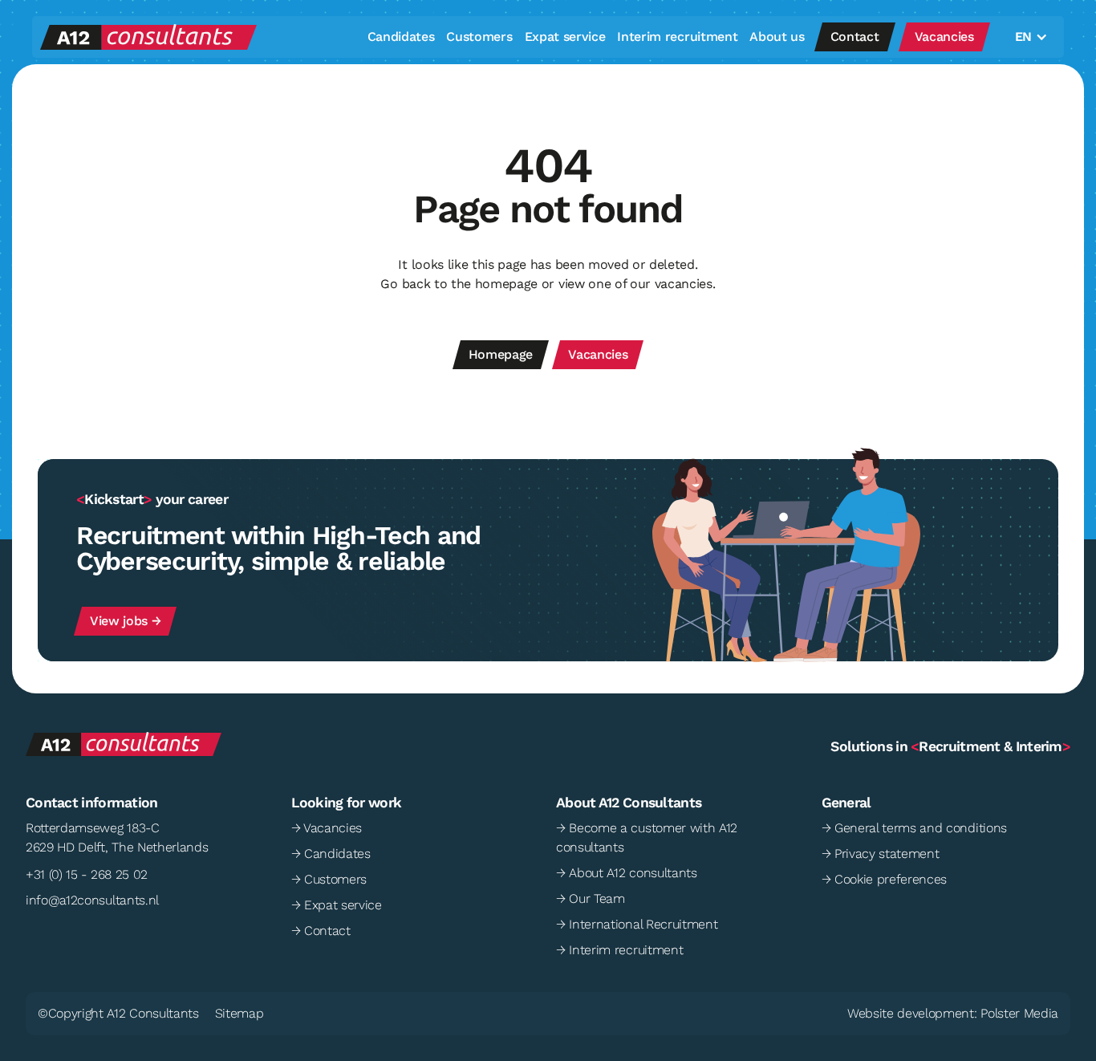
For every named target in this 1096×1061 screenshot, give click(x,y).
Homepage (501, 354)
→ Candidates (331, 853)
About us (776, 36)
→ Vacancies (326, 827)
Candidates (401, 36)
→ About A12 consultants (626, 872)
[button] (1027, 37)
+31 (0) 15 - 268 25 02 (87, 874)
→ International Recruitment (636, 924)
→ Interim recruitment (619, 949)
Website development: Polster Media (952, 1013)
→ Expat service (336, 905)
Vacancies (944, 36)
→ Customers (329, 879)
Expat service (565, 36)
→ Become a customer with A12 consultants (646, 837)
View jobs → (125, 620)
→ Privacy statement (881, 853)
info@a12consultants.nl (92, 900)
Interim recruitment (677, 36)
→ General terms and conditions (914, 827)
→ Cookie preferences (885, 879)
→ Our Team (590, 898)
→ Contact (321, 930)
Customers (479, 36)
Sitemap (239, 1013)
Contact (854, 36)
